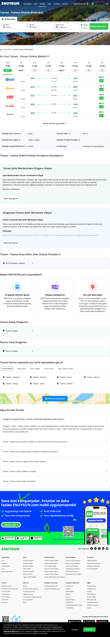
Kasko (25, 586)
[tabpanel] (55, 26)
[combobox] (16, 27)
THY (3, 560)
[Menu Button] (97, 4)
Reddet (35, 631)
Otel (24, 557)
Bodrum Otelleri (28, 566)
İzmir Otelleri (27, 569)
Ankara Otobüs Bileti (51, 563)
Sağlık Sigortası (28, 594)
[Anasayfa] (1, 49)
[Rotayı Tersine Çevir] (27, 26)
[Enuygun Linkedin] (103, 548)
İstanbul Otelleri (28, 560)
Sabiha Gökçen (92, 560)
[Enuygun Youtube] (107, 548)
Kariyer (68, 597)
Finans (4, 583)
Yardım (89, 591)
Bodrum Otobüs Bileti (51, 569)
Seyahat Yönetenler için (52, 589)
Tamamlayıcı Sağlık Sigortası (32, 597)
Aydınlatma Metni (92, 602)
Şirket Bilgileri (70, 591)
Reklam (68, 594)
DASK (25, 602)
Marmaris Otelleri (28, 571)
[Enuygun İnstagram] (95, 548)
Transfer (90, 557)
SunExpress (6, 566)
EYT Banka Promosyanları (10, 589)
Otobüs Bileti (7, 49)
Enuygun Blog (91, 586)
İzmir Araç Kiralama (72, 566)
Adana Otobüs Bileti (50, 571)
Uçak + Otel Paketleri (29, 577)
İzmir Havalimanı (92, 569)
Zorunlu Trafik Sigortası (30, 589)
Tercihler (74, 629)
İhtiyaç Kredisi (6, 586)
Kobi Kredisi (5, 597)
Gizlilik (89, 608)
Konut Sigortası (28, 600)
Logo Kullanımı (70, 600)
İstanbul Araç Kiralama (73, 560)
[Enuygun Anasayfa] (10, 3)
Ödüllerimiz (69, 602)
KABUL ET (89, 629)
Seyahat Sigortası (28, 591)
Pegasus (4, 563)
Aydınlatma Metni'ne (10, 631)
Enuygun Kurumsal (51, 583)
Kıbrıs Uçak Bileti (7, 571)
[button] (55, 398)
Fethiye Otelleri (28, 574)
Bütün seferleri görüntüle (54, 123)
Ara (101, 81)
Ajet (3, 569)
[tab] (8, 19)
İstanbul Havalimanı (93, 563)
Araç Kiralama (70, 557)
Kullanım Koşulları (93, 605)
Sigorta (25, 583)
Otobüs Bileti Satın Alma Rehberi (54, 577)
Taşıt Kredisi (6, 594)
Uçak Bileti (5, 557)
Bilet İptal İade (91, 600)
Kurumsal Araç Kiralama (73, 574)
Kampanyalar (91, 589)
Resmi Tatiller (91, 597)
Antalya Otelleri (28, 563)
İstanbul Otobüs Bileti (51, 560)
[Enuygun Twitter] (99, 548)
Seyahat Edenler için (51, 586)
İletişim (68, 589)
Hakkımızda (69, 586)
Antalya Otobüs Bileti (51, 574)
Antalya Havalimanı (93, 566)
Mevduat (5, 602)
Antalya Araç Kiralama (73, 569)
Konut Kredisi (6, 591)
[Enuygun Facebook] (91, 548)
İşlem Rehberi (91, 594)
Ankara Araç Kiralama (73, 563)
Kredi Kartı (5, 600)
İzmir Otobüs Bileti (50, 566)
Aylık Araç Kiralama (72, 571)
